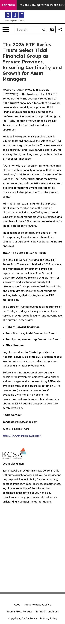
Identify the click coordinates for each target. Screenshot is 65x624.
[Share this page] (60, 29)
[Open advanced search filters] (51, 29)
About (17, 604)
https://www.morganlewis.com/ (22, 435)
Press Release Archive (37, 604)
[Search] (44, 29)
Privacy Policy (48, 618)
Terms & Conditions (47, 611)
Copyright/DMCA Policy (22, 618)
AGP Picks (8, 5)
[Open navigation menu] (6, 29)
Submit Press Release (19, 611)
